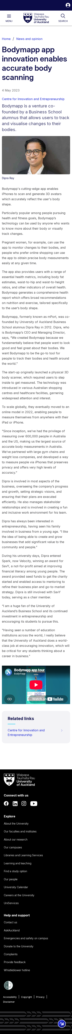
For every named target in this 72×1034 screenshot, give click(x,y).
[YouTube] (33, 803)
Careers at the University (19, 895)
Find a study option (15, 871)
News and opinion (29, 39)
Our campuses (13, 847)
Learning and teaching (17, 863)
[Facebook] (6, 803)
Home (6, 39)
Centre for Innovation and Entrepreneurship (33, 99)
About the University (16, 823)
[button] (68, 5)
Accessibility (10, 997)
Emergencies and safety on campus (26, 938)
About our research (15, 839)
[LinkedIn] (15, 803)
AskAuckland (12, 930)
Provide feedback (15, 962)
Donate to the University (18, 946)
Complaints (10, 954)
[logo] (36, 18)
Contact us (10, 922)
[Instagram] (24, 803)
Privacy (40, 997)
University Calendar (16, 887)
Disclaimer (9, 1001)
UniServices (11, 903)
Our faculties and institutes (20, 831)
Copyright (26, 997)
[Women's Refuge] (8, 989)
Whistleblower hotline (17, 970)
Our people (10, 879)
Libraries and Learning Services (23, 855)
